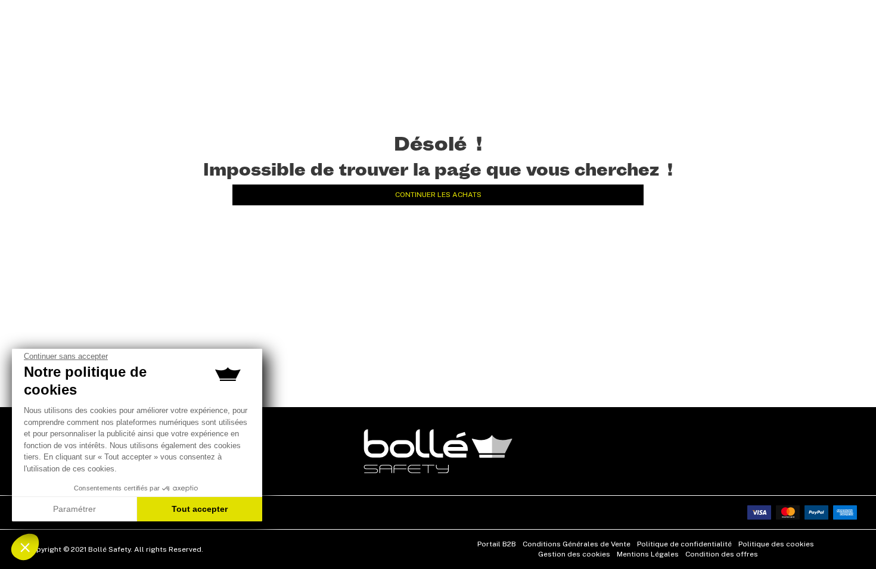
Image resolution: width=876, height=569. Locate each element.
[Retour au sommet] (848, 538)
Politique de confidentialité (684, 544)
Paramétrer (74, 509)
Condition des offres (721, 554)
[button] (25, 547)
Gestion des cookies (574, 554)
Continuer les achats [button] (438, 194)
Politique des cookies (776, 544)
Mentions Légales (648, 554)
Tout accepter (200, 509)
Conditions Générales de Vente (576, 544)
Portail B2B (496, 544)
